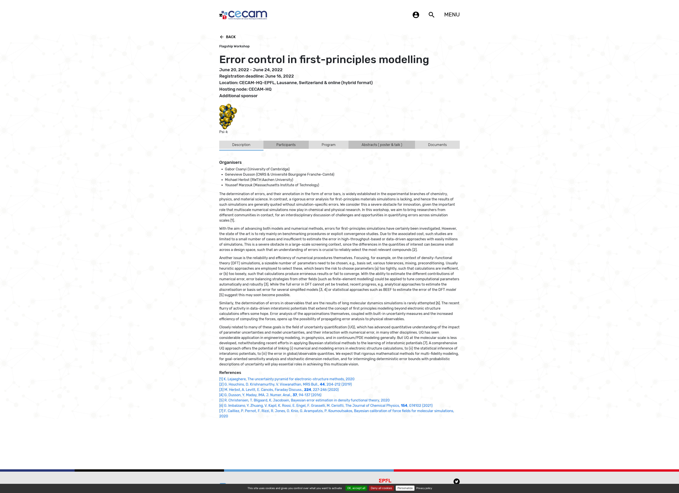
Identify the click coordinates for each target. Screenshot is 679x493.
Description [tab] (241, 145)
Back (227, 37)
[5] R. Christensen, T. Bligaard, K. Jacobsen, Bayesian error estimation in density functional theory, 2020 (304, 400)
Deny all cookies (381, 488)
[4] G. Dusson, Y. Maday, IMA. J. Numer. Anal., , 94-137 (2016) (270, 395)
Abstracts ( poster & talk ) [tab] (382, 145)
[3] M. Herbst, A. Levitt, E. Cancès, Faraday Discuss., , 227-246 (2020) (279, 390)
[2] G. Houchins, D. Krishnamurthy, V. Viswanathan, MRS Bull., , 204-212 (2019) (285, 384)
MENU (452, 14)
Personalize (405, 488)
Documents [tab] (437, 145)
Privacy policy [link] (424, 488)
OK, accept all (356, 488)
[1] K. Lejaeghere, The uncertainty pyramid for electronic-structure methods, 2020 (287, 379)
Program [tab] (329, 145)
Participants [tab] (286, 145)
